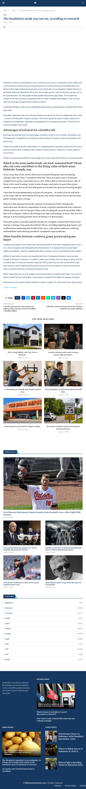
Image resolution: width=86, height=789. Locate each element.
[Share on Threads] (63, 298)
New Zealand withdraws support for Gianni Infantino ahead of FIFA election (19, 549)
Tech (44, 644)
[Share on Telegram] (53, 298)
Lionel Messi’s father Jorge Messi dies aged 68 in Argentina (63, 584)
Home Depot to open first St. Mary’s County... (22, 426)
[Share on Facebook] (23, 298)
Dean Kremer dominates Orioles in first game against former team (21, 584)
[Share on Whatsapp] (48, 298)
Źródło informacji (10, 287)
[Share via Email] (69, 298)
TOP (44, 649)
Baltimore (44, 603)
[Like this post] (18, 298)
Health (44, 618)
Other (13, 10)
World (44, 659)
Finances (44, 613)
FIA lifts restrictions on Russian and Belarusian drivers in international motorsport (63, 549)
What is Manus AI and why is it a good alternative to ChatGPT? (52, 713)
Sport (44, 639)
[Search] (82, 3)
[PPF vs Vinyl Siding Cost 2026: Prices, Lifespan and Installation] (22, 336)
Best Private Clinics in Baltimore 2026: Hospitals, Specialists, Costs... (71, 736)
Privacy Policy (70, 786)
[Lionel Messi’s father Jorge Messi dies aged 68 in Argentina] (64, 567)
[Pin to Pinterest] (33, 298)
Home (5, 10)
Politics (44, 629)
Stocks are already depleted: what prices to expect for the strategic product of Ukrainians (21, 752)
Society (44, 634)
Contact (83, 786)
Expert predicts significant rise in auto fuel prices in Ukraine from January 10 (55, 705)
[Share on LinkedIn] (38, 298)
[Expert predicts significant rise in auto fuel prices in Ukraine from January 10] (56, 696)
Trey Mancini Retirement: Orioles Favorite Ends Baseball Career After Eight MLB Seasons (42, 513)
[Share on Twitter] (28, 298)
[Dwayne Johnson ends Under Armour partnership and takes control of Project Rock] (63, 336)
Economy (44, 608)
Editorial (58, 786)
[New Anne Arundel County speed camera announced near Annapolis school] (63, 410)
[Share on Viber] (58, 298)
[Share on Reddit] (43, 298)
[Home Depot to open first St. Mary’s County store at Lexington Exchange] (22, 410)
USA (44, 654)
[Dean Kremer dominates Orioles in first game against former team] (22, 567)
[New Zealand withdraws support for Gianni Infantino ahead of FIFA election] (22, 533)
